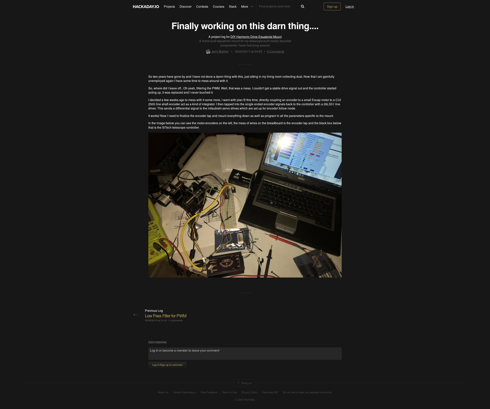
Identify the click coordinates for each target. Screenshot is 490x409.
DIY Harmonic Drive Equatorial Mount (256, 36)
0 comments (176, 320)
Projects (169, 6)
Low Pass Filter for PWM (165, 315)
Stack (233, 6)
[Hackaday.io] (146, 6)
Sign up (332, 6)
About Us (163, 392)
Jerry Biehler (220, 51)
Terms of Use (229, 392)
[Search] (302, 6)
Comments (275, 51)
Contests (202, 6)
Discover (186, 6)
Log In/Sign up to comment (167, 365)
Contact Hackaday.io (184, 392)
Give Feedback (209, 392)
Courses (218, 6)
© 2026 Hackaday (245, 399)
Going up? (246, 383)
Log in (349, 6)
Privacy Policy (250, 392)
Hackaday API (270, 392)
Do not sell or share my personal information (307, 392)
